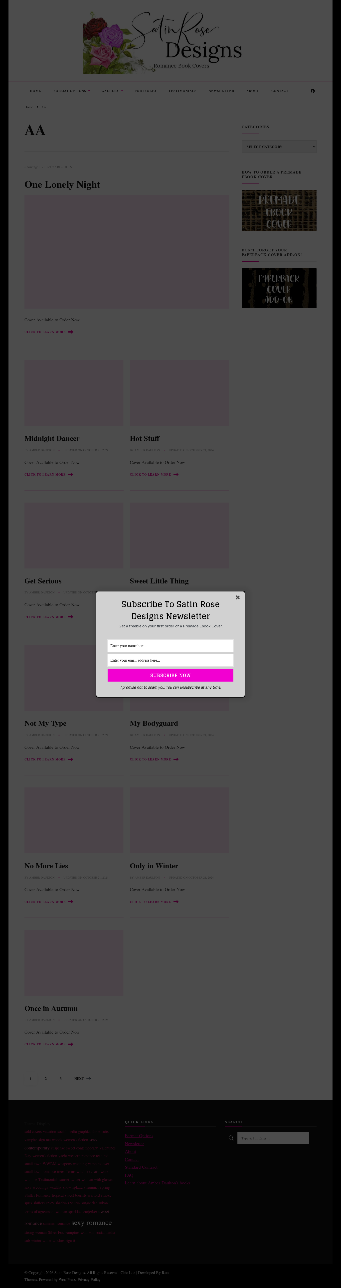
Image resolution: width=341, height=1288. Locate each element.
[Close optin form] (239, 598)
